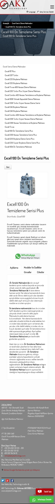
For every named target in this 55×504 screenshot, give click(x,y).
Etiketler (40, 272)
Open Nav (52, 7)
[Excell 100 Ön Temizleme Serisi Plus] (27, 184)
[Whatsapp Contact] (27, 256)
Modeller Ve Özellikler (33, 267)
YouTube (7, 480)
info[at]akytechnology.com (15, 455)
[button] (44, 492)
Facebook (12, 480)
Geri (7, 167)
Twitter (2, 480)
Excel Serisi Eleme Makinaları (22, 23)
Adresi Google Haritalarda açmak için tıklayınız (21, 470)
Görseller (27, 272)
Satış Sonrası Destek (46, 12)
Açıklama (14, 267)
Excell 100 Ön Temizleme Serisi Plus (18, 27)
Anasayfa (6, 23)
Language (32, 12)
